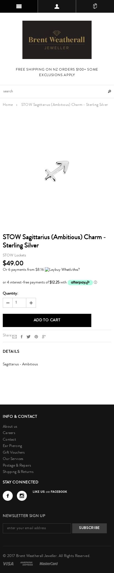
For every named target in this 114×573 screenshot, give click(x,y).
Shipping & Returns (18, 472)
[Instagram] (22, 496)
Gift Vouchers (14, 453)
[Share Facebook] (21, 337)
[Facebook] (8, 496)
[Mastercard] (49, 564)
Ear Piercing (12, 446)
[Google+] (44, 337)
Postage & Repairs (17, 466)
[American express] (27, 564)
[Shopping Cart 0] (95, 6)
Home (8, 105)
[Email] (14, 337)
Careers (9, 433)
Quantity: (10, 294)
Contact (9, 440)
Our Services (13, 459)
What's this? (70, 270)
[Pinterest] (36, 337)
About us (10, 427)
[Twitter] (28, 337)
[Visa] (8, 564)
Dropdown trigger (57, 6)
